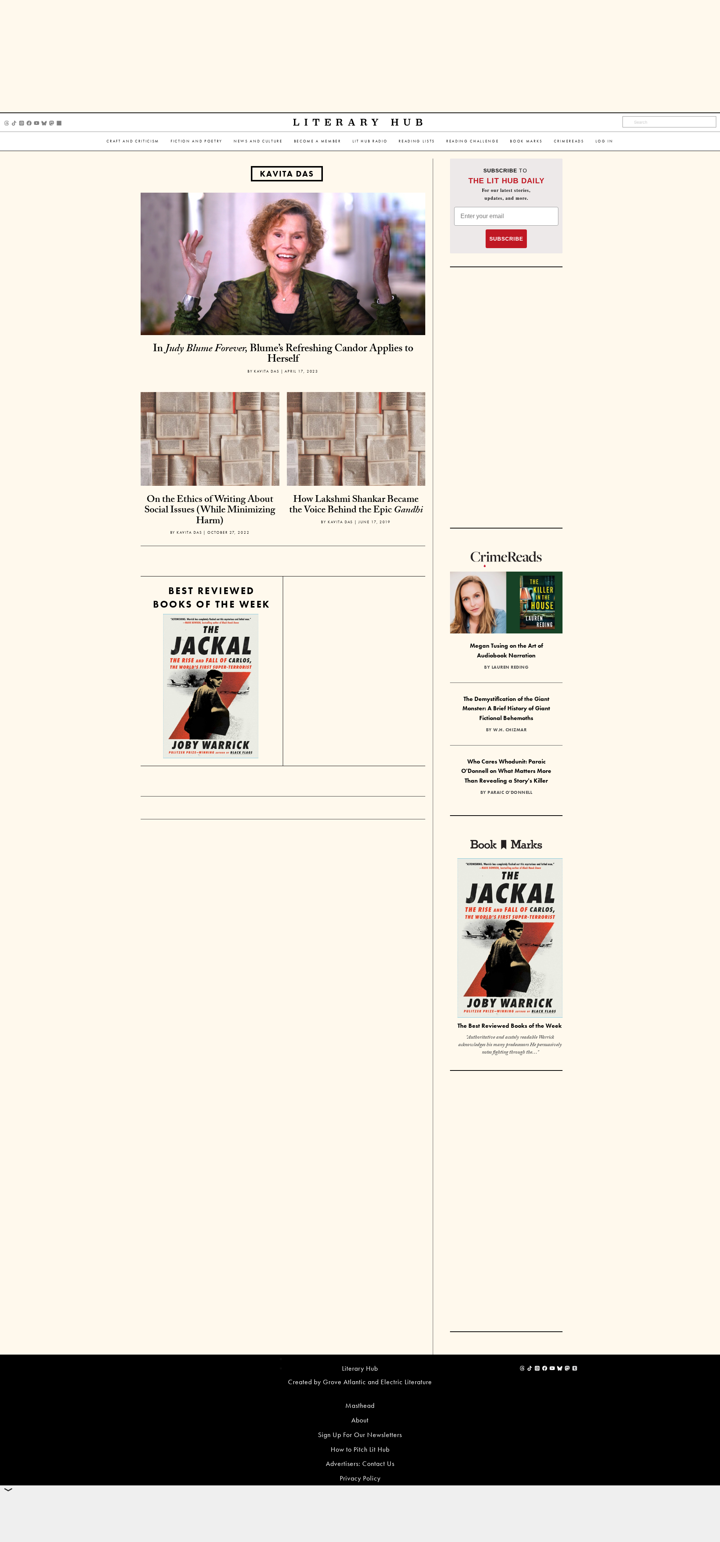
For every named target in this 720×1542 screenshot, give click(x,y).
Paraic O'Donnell (510, 792)
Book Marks (526, 141)
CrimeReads (569, 141)
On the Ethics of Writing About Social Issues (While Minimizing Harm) (209, 511)
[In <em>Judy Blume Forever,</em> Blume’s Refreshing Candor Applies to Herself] (283, 263)
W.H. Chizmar (509, 730)
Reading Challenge (472, 141)
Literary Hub (360, 122)
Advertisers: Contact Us (360, 1463)
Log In (605, 141)
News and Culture (258, 141)
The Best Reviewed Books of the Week (510, 1026)
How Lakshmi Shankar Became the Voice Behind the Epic (356, 505)
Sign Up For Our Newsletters (360, 1434)
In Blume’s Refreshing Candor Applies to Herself (283, 355)
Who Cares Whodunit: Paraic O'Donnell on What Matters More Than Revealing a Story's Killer (506, 771)
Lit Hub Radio (370, 141)
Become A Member (317, 141)
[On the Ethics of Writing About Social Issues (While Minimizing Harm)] (210, 460)
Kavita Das (287, 173)
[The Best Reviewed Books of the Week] (510, 938)
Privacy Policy (360, 1478)
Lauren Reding (510, 667)
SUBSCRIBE (506, 239)
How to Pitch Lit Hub (360, 1449)
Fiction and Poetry (196, 141)
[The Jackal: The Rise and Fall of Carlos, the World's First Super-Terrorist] (210, 686)
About (360, 1420)
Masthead (360, 1405)
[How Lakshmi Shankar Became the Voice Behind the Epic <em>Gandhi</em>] (356, 460)
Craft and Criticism (132, 141)
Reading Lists (417, 141)
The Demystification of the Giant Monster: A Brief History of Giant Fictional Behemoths (506, 708)
